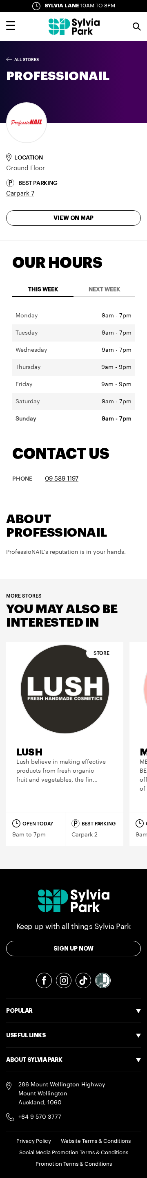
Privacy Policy (33, 1141)
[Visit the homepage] (74, 26)
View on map (73, 218)
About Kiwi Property (33, 1123)
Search (137, 26)
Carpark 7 (20, 194)
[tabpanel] (73, 367)
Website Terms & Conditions (96, 1141)
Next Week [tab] (104, 289)
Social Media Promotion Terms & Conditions (73, 1152)
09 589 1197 (61, 479)
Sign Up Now (73, 948)
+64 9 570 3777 (39, 1117)
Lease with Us (25, 1078)
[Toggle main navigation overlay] (10, 26)
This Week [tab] (43, 289)
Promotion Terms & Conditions (74, 1164)
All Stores (26, 60)
